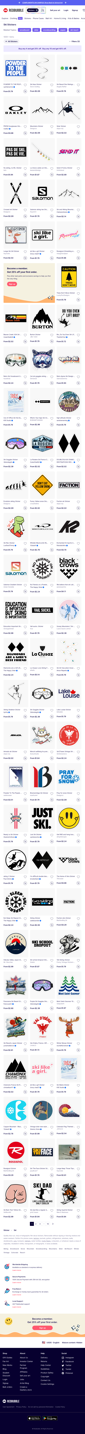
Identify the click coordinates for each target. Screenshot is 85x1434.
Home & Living (60, 18)
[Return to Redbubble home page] (13, 10)
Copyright (45, 1376)
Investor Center (26, 1361)
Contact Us (45, 1380)
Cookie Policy (60, 1407)
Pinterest (69, 1373)
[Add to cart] (25, 91)
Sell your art (25, 1375)
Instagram (70, 1357)
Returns (44, 1361)
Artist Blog (24, 1383)
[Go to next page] (53, 1224)
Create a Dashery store (26, 1388)
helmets (27, 1241)
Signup (5, 1383)
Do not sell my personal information (40, 1407)
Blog (4, 1369)
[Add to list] (25, 85)
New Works (7, 1365)
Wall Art (48, 18)
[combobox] (36, 10)
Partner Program (23, 1366)
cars (15, 1241)
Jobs (22, 1379)
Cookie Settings (47, 1384)
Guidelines (45, 1369)
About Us (24, 1357)
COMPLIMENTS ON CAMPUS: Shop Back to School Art (42, 3)
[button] (42, 3)
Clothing (16, 18)
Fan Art (6, 1361)
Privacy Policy (21, 1407)
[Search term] (42, 10)
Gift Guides (7, 1357)
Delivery (44, 1357)
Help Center (46, 1365)
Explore (5, 18)
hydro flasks (46, 1241)
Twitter (68, 1365)
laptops (36, 1238)
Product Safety (47, 1373)
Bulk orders (7, 1387)
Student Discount (6, 1374)
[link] (24, 30)
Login (5, 1379)
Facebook (70, 1361)
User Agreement (8, 1407)
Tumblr (68, 1369)
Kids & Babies (73, 18)
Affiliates (23, 1372)
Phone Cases (38, 18)
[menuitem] (5, 18)
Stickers (27, 18)
